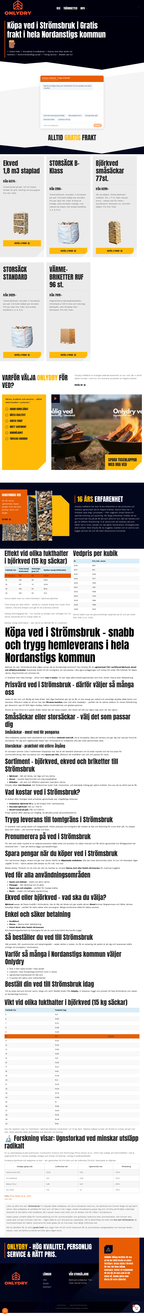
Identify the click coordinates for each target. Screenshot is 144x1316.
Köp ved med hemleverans (78, 1305)
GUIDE (46, 1283)
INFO (82, 8)
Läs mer (8, 1199)
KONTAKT (47, 1287)
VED (58, 8)
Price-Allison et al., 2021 (20, 1196)
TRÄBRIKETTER (70, 8)
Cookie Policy (61, 1305)
